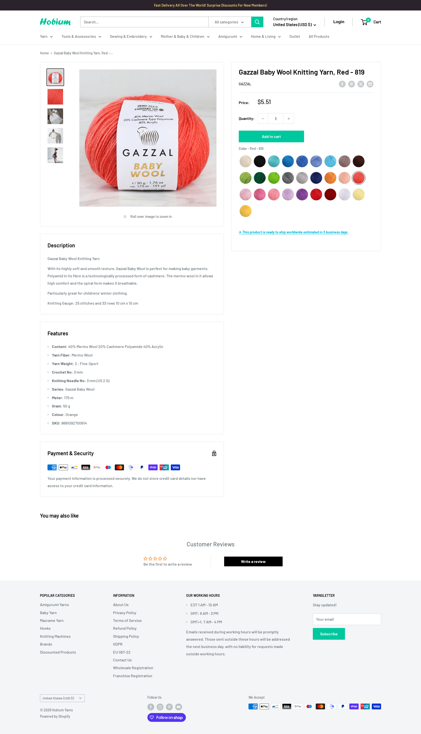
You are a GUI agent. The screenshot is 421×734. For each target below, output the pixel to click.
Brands (46, 644)
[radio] (245, 161)
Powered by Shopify (55, 716)
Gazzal (245, 84)
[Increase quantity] (289, 119)
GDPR (118, 644)
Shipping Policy (126, 636)
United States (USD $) (58, 698)
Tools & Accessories (78, 36)
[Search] (257, 22)
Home (44, 53)
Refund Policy (125, 628)
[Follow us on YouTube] (178, 707)
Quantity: (247, 118)
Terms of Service (127, 620)
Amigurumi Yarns (54, 604)
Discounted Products (58, 652)
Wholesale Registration (133, 667)
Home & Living (263, 36)
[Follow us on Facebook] (150, 707)
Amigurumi (227, 36)
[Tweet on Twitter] (360, 83)
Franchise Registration (132, 675)
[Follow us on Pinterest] (169, 707)
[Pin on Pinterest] (351, 83)
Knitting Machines (55, 636)
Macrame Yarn (52, 620)
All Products (319, 36)
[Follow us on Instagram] (160, 707)
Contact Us (122, 659)
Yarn (44, 36)
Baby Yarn (48, 612)
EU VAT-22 (122, 652)
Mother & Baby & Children (182, 36)
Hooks (45, 628)
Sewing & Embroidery (128, 36)
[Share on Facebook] (342, 83)
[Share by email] (370, 83)
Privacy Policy (124, 612)
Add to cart (271, 136)
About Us (121, 604)
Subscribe (329, 633)
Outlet (294, 36)
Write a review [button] (253, 561)
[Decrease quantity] (263, 119)
